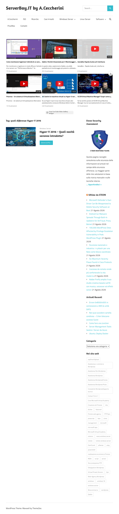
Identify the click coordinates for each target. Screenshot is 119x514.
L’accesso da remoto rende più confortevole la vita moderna (98, 273)
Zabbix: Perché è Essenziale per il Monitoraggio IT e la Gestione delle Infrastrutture (59, 62)
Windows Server (66, 19)
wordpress (104, 490)
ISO (24, 19)
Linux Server (85, 19)
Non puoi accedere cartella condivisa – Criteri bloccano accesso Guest (98, 316)
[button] (8, 73)
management (92, 423)
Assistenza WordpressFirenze (97, 380)
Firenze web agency (94, 414)
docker (90, 409)
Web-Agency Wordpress (96, 476)
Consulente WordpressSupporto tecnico (98, 390)
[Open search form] (110, 19)
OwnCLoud (91, 445)
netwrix (90, 436)
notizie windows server (103, 441)
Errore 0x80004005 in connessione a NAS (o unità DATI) (97, 306)
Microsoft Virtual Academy (96, 432)
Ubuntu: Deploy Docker (98, 333)
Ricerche (35, 19)
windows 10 (101, 481)
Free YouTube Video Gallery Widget (58, 112)
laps (99, 418)
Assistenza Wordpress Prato (97, 384)
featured (98, 409)
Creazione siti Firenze (95, 405)
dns (106, 405)
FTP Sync (107, 414)
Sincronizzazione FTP (95, 463)
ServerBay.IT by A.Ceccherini (35, 8)
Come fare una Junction (99, 323)
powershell (91, 450)
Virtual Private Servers (95, 472)
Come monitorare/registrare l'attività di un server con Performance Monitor (23, 62)
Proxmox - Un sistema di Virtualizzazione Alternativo (23, 97)
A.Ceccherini (13, 19)
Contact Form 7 (93, 396)
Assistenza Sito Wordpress (97, 371)
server (104, 458)
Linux (105, 418)
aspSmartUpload (93, 359)
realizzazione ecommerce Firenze (99, 454)
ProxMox (11, 25)
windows (91, 481)
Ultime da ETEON (97, 194)
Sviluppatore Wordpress (96, 467)
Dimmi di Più (45, 142)
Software (100, 19)
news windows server (103, 436)
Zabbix (90, 494)
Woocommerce (93, 490)
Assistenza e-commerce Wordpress (96, 365)
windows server (93, 485)
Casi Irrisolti (49, 19)
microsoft (103, 423)
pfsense (100, 445)
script (97, 458)
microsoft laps (92, 427)
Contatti (23, 25)
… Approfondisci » (94, 184)
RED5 (89, 458)
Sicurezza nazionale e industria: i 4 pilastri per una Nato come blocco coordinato (98, 248)
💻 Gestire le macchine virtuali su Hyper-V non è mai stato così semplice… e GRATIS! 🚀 (59, 97)
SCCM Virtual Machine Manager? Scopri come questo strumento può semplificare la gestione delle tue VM (95, 97)
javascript (91, 418)
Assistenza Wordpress (95, 375)
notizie (90, 441)
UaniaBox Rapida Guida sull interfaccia (91, 62)
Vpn (107, 472)
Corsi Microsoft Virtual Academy (98, 400)
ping (108, 445)
